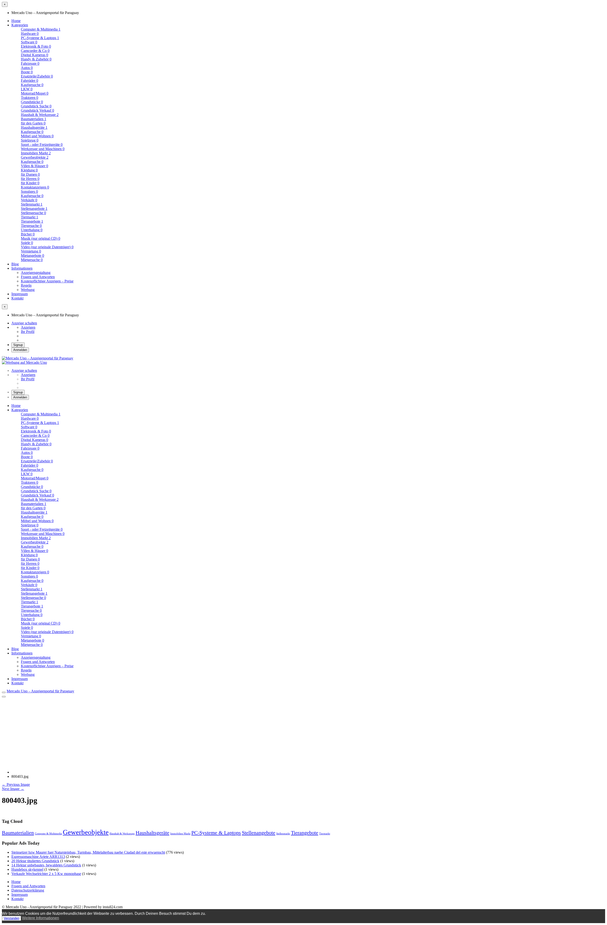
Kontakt (17, 298)
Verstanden (11, 918)
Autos (27, 68)
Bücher (28, 234)
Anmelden (20, 350)
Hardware (30, 34)
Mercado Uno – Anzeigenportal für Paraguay (40, 691)
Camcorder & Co (35, 51)
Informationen (21, 268)
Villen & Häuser (34, 166)
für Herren (30, 179)
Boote (27, 72)
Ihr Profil (27, 332)
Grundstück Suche (36, 106)
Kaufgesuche (32, 85)
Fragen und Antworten (38, 277)
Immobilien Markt (180, 833)
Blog (15, 264)
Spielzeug (29, 140)
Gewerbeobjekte (34, 157)
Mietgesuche (32, 260)
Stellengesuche (33, 213)
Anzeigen (28, 327)
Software (29, 42)
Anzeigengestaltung (36, 273)
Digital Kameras (34, 55)
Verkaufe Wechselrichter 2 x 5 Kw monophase (46, 874)
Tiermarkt (324, 833)
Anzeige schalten (24, 323)
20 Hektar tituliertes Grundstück (35, 861)
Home (16, 21)
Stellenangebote (34, 209)
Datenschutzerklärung (27, 890)
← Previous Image (16, 784)
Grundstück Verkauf (37, 110)
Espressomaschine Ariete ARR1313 (38, 857)
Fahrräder (29, 80)
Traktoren (29, 98)
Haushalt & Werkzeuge (122, 833)
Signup (18, 345)
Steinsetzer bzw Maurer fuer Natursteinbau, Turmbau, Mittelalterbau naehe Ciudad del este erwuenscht (88, 852)
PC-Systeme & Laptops (40, 38)
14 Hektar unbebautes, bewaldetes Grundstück (46, 865)
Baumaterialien (33, 119)
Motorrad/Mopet (34, 93)
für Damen (30, 174)
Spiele (27, 243)
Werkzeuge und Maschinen (42, 149)
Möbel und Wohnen (37, 136)
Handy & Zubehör (36, 59)
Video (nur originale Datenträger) (47, 247)
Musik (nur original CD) (40, 238)
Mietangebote (32, 255)
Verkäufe (29, 200)
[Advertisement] (303, 733)
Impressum (19, 294)
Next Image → (13, 789)
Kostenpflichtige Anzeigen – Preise (47, 281)
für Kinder (30, 183)
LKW (26, 89)
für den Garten (33, 123)
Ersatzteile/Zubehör (37, 76)
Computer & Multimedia (48, 833)
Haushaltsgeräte (34, 127)
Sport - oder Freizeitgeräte (42, 145)
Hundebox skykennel (27, 869)
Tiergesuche (31, 226)
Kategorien (19, 25)
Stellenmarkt (283, 833)
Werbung (28, 290)
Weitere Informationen (40, 918)
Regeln (26, 285)
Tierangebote (32, 221)
